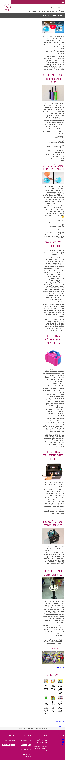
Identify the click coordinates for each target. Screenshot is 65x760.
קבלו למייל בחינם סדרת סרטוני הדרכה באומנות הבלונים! (40, 748)
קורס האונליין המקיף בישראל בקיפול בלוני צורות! (60, 689)
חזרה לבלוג (61, 726)
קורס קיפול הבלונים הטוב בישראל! (53, 688)
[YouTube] (63, 742)
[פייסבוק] (63, 740)
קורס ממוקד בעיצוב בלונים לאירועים (46, 688)
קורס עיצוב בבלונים (26, 740)
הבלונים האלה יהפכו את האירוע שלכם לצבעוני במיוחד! (53, 706)
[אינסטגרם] (63, 741)
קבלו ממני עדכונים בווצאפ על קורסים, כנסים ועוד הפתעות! (46, 707)
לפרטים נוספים (59, 667)
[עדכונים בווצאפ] (63, 744)
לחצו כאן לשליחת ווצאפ (8, 745)
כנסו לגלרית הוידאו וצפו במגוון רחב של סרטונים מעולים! (60, 706)
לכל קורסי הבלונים (26, 749)
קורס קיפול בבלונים (26, 745)
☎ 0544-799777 (10, 740)
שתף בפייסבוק (59, 721)
